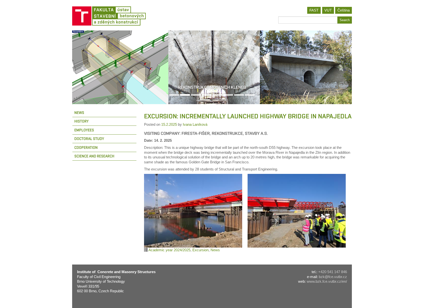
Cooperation (86, 147)
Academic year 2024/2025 (169, 250)
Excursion (200, 250)
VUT (328, 10)
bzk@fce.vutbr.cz (333, 277)
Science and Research (94, 156)
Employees (84, 130)
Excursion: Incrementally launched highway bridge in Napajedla (248, 116)
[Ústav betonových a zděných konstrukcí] (140, 16)
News (79, 113)
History (81, 121)
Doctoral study (89, 139)
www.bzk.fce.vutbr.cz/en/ (327, 281)
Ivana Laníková (195, 124)
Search (345, 20)
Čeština (343, 10)
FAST (313, 10)
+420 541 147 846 (332, 272)
